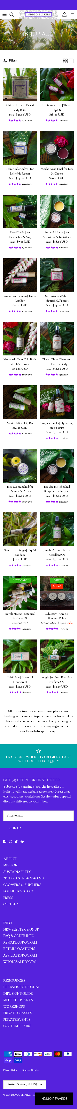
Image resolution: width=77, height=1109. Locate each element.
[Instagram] (10, 841)
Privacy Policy (10, 1070)
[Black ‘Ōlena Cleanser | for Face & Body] (57, 339)
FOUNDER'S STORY (18, 892)
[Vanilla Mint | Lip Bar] (20, 402)
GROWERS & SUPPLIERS (22, 885)
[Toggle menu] (4, 14)
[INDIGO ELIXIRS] (38, 14)
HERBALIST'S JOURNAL (21, 987)
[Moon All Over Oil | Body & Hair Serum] (20, 339)
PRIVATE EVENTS (16, 1020)
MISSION (10, 866)
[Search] (13, 14)
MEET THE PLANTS (18, 1000)
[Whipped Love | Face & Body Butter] (20, 84)
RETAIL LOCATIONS (19, 949)
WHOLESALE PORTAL (20, 962)
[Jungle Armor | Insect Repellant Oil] (57, 529)
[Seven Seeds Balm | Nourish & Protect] (57, 275)
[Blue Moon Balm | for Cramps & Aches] (20, 466)
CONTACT (11, 905)
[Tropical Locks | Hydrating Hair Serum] (57, 402)
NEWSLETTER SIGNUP (21, 930)
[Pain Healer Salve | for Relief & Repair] (20, 148)
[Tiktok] (16, 841)
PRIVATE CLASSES (17, 1013)
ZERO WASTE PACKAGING (23, 879)
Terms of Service (30, 1070)
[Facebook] (4, 841)
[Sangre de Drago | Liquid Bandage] (20, 529)
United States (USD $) (22, 1084)
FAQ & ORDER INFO (18, 936)
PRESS (8, 898)
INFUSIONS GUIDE (18, 994)
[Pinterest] (22, 841)
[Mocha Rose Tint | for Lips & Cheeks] (57, 148)
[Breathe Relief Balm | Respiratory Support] (57, 466)
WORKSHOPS (14, 1007)
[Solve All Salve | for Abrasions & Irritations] (57, 212)
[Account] (63, 14)
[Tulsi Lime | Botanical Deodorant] (20, 656)
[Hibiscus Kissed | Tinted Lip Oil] (57, 84)
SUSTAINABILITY (17, 872)
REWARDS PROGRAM (20, 943)
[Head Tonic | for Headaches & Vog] (20, 212)
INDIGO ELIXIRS (20, 1095)
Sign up (15, 829)
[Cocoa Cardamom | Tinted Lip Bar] (20, 275)
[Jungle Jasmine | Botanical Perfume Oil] (57, 656)
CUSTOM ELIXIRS (17, 1026)
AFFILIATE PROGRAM (20, 956)
